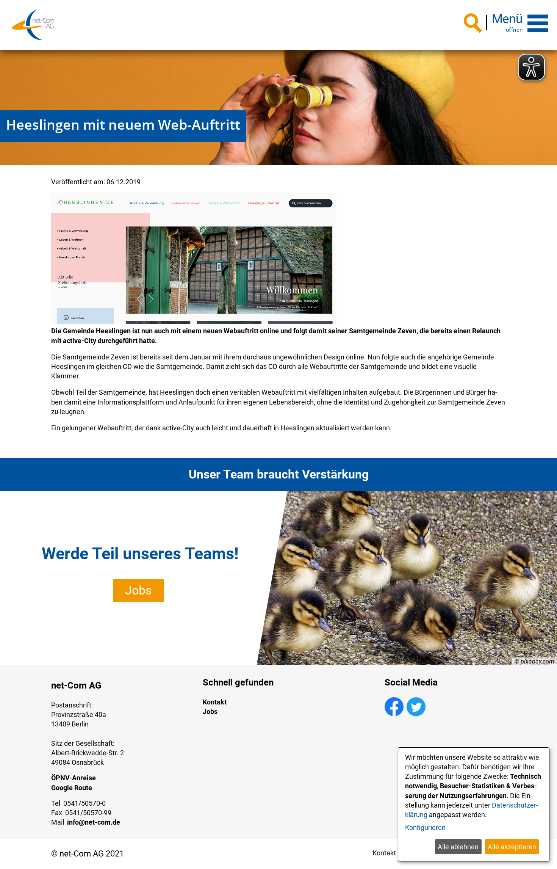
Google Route (71, 788)
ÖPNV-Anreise (73, 778)
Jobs (138, 590)
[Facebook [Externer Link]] (394, 714)
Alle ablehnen (458, 847)
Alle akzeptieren (512, 847)
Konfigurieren (425, 827)
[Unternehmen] (33, 25)
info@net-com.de (93, 822)
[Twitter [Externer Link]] (416, 714)
